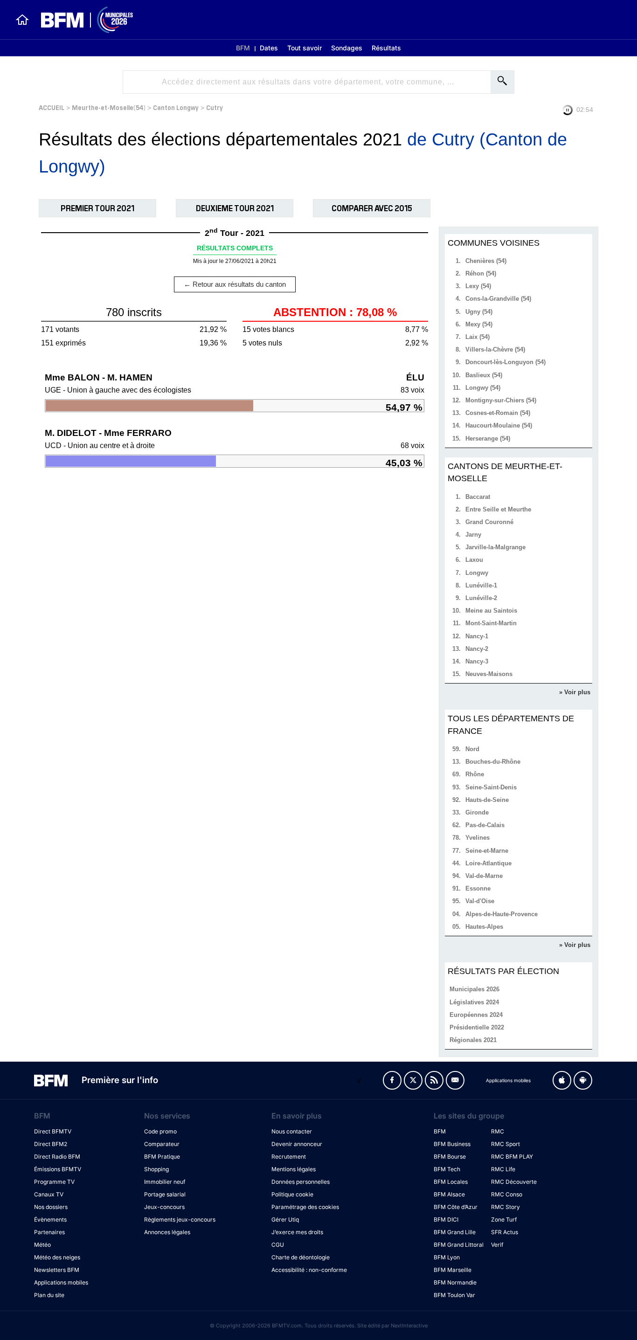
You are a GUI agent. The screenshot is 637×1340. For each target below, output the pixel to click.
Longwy (476, 572)
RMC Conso (506, 1194)
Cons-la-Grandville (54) (498, 298)
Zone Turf (504, 1219)
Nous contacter (291, 1131)
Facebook (392, 1080)
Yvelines (477, 837)
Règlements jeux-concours (179, 1219)
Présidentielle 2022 (477, 1027)
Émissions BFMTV (57, 1169)
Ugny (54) (478, 311)
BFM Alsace (449, 1194)
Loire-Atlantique (488, 863)
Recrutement (288, 1156)
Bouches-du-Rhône (492, 761)
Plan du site (49, 1295)
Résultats (386, 48)
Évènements (50, 1219)
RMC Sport (505, 1143)
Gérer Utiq (285, 1219)
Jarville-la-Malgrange (495, 547)
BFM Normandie (455, 1282)
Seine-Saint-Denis (491, 787)
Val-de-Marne (484, 875)
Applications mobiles (61, 1282)
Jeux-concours (164, 1206)
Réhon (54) (480, 273)
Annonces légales (167, 1232)
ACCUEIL (51, 107)
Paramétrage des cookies (305, 1206)
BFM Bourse (450, 1156)
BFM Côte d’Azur (456, 1206)
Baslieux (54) (483, 375)
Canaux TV (48, 1194)
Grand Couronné (489, 521)
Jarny (473, 534)
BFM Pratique (162, 1156)
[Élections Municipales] (81, 20)
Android (583, 1080)
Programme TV (54, 1181)
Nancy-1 (476, 636)
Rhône (474, 774)
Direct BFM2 (50, 1143)
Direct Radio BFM (57, 1156)
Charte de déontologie (300, 1257)
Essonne (478, 888)
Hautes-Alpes (484, 926)
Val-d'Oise (479, 901)
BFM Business (452, 1143)
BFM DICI (446, 1219)
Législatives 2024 (474, 1002)
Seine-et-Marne (486, 850)
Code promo (160, 1131)
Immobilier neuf (164, 1181)
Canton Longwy (176, 107)
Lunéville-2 (481, 597)
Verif (497, 1244)
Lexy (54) (478, 286)
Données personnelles (300, 1181)
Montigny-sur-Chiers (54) (500, 400)
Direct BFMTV (52, 1131)
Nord (472, 749)
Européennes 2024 (476, 1014)
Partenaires (49, 1232)
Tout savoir (304, 48)
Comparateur (162, 1143)
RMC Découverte (514, 1181)
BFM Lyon (447, 1257)
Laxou (474, 559)
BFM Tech (447, 1169)
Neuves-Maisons (488, 673)
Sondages (346, 48)
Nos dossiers (51, 1206)
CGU (277, 1244)
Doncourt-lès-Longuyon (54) (505, 362)
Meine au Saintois (491, 610)
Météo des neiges (57, 1257)
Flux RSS (434, 1080)
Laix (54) (477, 336)
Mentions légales (293, 1169)
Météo (42, 1244)
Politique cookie (292, 1194)
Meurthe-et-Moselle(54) (108, 107)
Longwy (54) (482, 387)
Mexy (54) (478, 324)
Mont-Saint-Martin (491, 623)
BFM (243, 48)
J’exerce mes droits (297, 1232)
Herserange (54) (487, 438)
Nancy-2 (476, 648)
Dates (269, 48)
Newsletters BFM (56, 1269)
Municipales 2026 (474, 989)
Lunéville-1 (481, 585)
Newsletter (455, 1080)
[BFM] (22, 19)
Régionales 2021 (473, 1039)
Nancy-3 (476, 661)
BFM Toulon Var (454, 1295)
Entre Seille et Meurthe (498, 509)
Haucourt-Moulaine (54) (498, 425)
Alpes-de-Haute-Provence (501, 914)
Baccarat (477, 496)
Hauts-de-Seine (487, 799)
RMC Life (503, 1169)
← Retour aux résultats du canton (235, 284)
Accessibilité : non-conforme (309, 1269)
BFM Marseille (452, 1269)
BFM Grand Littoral (459, 1244)
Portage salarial (165, 1194)
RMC (497, 1131)
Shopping (156, 1169)
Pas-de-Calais (485, 825)
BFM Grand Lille (455, 1232)
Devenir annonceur (296, 1143)
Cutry (214, 107)
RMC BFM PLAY (512, 1156)
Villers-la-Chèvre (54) (495, 349)
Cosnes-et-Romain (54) (497, 412)
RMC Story (505, 1206)
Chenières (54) (485, 260)
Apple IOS (562, 1080)
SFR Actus (504, 1232)
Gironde (477, 812)
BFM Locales (451, 1181)
